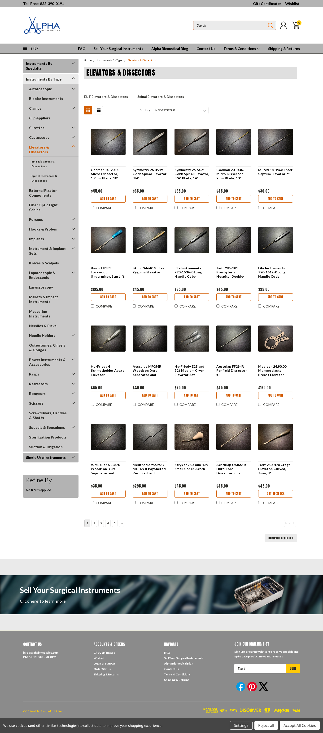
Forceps (36, 219)
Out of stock (275, 493)
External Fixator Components (43, 192)
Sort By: (145, 110)
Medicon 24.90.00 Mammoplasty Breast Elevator (272, 370)
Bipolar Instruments (46, 98)
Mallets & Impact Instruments (43, 299)
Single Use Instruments (46, 457)
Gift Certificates (267, 3)
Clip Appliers (39, 118)
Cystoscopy (39, 137)
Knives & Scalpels (44, 263)
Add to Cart (108, 198)
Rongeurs (37, 393)
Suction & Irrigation (46, 447)
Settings (241, 725)
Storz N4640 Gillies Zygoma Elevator (148, 270)
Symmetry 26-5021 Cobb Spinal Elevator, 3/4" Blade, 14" (192, 174)
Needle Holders (42, 335)
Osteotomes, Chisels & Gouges (47, 347)
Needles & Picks (43, 326)
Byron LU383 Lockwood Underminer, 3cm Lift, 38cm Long (108, 274)
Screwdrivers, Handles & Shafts (48, 415)
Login (97, 663)
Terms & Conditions (240, 48)
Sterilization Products (48, 437)
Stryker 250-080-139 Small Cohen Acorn (191, 467)
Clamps (35, 108)
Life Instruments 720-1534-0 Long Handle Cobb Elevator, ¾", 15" (188, 274)
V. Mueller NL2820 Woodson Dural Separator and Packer (105, 471)
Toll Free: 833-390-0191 (43, 3)
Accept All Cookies (300, 725)
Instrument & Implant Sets (47, 250)
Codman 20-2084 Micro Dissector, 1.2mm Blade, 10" (104, 174)
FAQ (81, 48)
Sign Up (110, 663)
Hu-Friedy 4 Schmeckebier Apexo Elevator (108, 370)
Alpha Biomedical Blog (169, 48)
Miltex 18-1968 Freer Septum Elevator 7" (275, 172)
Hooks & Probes (43, 229)
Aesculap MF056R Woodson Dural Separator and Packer (147, 372)
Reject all (266, 725)
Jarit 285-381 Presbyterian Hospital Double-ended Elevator (230, 274)
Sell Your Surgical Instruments (118, 48)
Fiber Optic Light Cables (43, 207)
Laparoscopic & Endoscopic (42, 275)
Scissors (36, 403)
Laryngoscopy (41, 287)
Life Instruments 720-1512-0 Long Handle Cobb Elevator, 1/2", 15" (272, 274)
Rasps (34, 374)
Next (288, 523)
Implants (36, 239)
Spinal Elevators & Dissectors (44, 178)
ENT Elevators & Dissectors (42, 164)
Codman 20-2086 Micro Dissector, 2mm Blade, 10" (230, 174)
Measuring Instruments (39, 313)
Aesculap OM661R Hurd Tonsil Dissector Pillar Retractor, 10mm (231, 471)
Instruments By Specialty (39, 65)
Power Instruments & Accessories (47, 361)
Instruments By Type (43, 79)
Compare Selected (280, 538)
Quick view (108, 142)
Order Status (102, 669)
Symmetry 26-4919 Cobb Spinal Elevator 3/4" (149, 174)
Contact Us (205, 48)
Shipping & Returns (284, 48)
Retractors (38, 384)
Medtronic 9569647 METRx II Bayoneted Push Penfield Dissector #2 (149, 471)
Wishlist (292, 3)
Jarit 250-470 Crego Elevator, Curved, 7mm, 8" (274, 469)
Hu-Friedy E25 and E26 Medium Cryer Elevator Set (189, 370)
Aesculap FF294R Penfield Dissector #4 (231, 370)
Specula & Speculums (47, 427)
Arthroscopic (40, 89)
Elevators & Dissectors (39, 149)
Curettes (36, 128)
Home (88, 60)
